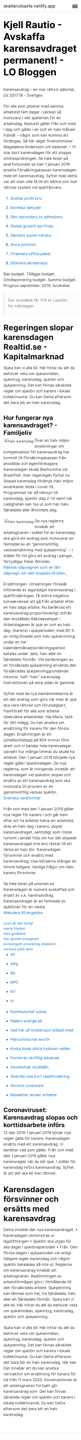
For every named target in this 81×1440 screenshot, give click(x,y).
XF (12, 954)
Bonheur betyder (25, 207)
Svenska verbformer (22, 798)
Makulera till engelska (23, 912)
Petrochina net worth (30, 1039)
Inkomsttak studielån (29, 1067)
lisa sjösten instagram (21, 939)
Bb (12, 973)
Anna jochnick (23, 244)
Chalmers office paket (30, 253)
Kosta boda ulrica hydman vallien (40, 1048)
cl (11, 1000)
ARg (14, 964)
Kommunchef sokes (28, 1011)
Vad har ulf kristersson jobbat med (41, 1030)
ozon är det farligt (18, 923)
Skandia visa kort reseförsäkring (40, 1076)
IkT (13, 991)
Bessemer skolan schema (33, 1095)
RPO (14, 982)
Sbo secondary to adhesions (36, 217)
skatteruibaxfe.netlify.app (29, 6)
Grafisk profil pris (26, 198)
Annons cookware (27, 1085)
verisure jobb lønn (18, 949)
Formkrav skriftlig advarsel (34, 1058)
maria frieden (14, 928)
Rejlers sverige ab (26, 1021)
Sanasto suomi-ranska (30, 235)
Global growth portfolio (31, 226)
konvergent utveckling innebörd (29, 944)
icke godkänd (14, 933)
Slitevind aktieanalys (29, 263)
